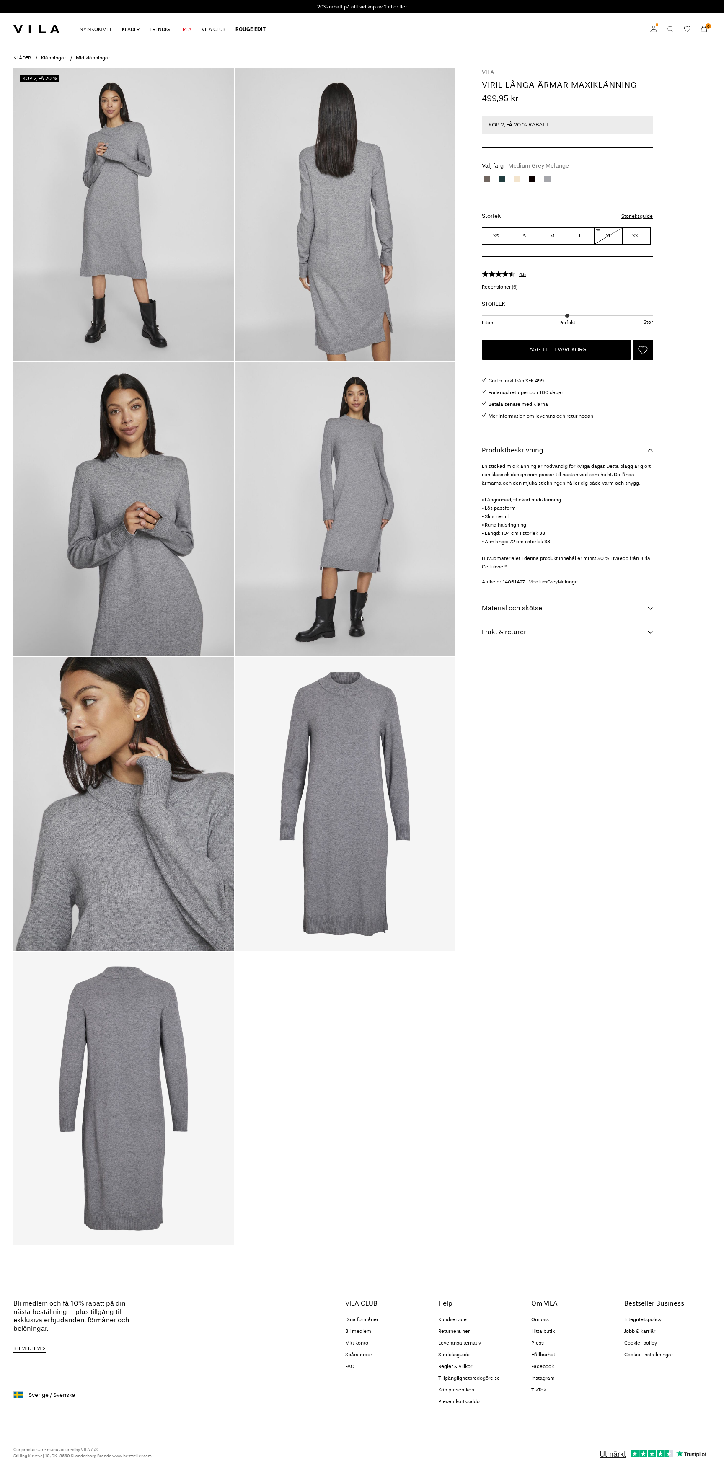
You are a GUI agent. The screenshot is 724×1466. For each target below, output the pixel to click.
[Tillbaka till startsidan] (36, 28)
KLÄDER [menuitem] (131, 29)
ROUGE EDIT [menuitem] (250, 29)
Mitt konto (356, 1343)
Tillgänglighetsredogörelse (469, 1378)
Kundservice (452, 1319)
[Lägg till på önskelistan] (643, 350)
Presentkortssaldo (459, 1401)
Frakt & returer (504, 632)
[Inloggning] (653, 29)
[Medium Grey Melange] (547, 179)
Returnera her (454, 1331)
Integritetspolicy (643, 1319)
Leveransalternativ (459, 1343)
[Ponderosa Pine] (502, 179)
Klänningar (53, 58)
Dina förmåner (361, 1319)
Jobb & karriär (639, 1331)
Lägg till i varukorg (556, 349)
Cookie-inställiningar (648, 1355)
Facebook (542, 1366)
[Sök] (670, 29)
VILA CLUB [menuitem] (213, 29)
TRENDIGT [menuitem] (161, 29)
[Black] (532, 179)
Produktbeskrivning (512, 450)
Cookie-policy (640, 1343)
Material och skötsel (513, 608)
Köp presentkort (456, 1390)
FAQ (349, 1366)
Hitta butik (543, 1331)
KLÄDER (22, 58)
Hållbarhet (543, 1355)
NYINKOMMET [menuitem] (96, 29)
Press (537, 1343)
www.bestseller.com (132, 1455)
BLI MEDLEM (27, 1348)
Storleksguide (637, 216)
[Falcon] (487, 179)
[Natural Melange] (517, 179)
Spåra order (358, 1355)
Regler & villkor (455, 1366)
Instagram (543, 1378)
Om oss (540, 1319)
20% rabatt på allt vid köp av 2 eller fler (362, 7)
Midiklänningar (93, 58)
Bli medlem (358, 1331)
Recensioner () (499, 287)
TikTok (538, 1390)
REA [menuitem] (187, 29)
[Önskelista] (687, 29)
